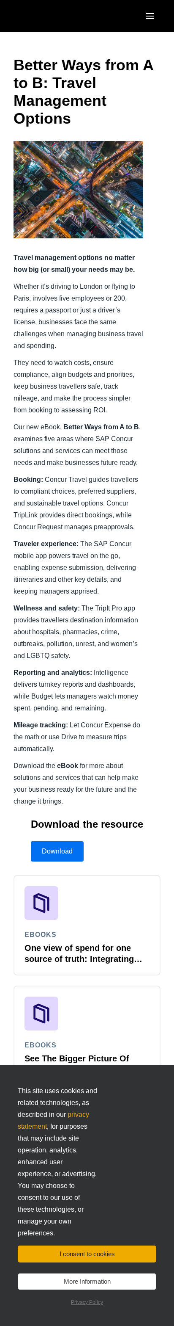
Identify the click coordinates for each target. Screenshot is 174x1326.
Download (57, 851)
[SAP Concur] (53, 16)
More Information (87, 1281)
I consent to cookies (87, 1253)
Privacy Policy (87, 1302)
